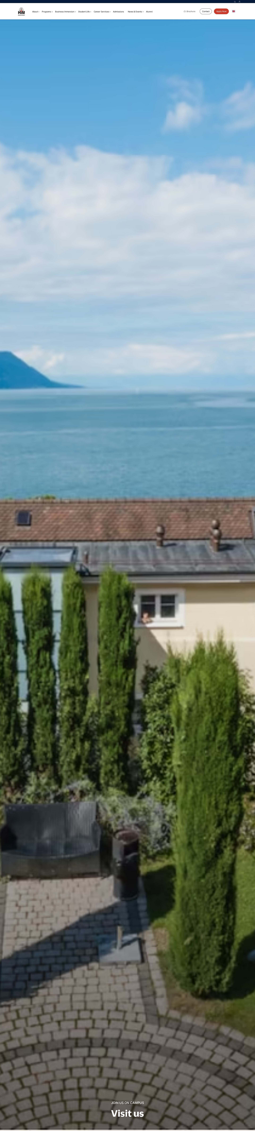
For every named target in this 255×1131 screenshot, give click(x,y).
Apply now (221, 11)
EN (237, 11)
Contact (205, 11)
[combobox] (235, 11)
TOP (247, 1117)
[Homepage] (21, 11)
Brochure (191, 11)
